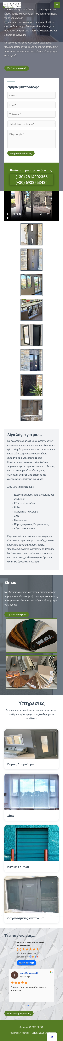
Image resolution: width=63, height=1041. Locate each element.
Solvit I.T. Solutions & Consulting (37, 1032)
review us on (25, 962)
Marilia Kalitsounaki (30, 973)
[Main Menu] (57, 5)
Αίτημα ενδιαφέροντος (21, 153)
